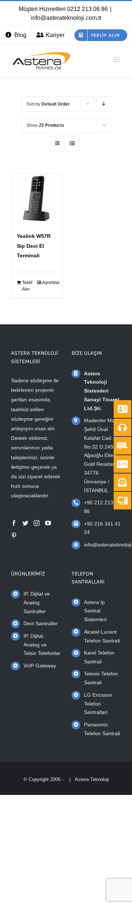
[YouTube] (48, 523)
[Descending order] (104, 103)
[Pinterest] (14, 535)
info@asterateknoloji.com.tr (66, 18)
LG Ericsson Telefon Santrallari (98, 703)
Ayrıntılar (49, 282)
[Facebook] (14, 523)
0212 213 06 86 (87, 9)
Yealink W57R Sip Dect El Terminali (34, 245)
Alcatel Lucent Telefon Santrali (102, 636)
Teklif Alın (27, 286)
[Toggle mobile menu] (117, 59)
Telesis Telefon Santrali (101, 678)
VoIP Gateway (39, 666)
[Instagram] (37, 523)
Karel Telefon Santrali (99, 657)
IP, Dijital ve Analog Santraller (36, 602)
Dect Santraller (40, 623)
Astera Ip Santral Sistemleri (95, 611)
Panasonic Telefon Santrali (102, 729)
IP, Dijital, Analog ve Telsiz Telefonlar (41, 644)
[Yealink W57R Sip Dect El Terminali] (36, 198)
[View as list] (72, 143)
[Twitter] (25, 523)
